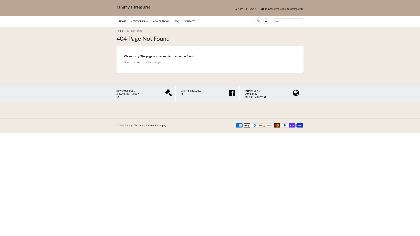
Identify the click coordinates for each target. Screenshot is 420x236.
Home (122, 21)
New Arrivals (161, 21)
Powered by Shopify (156, 125)
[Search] (300, 21)
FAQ (176, 21)
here (138, 62)
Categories (138, 21)
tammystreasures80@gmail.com (284, 8)
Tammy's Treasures (133, 7)
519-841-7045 (247, 8)
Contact (189, 21)
